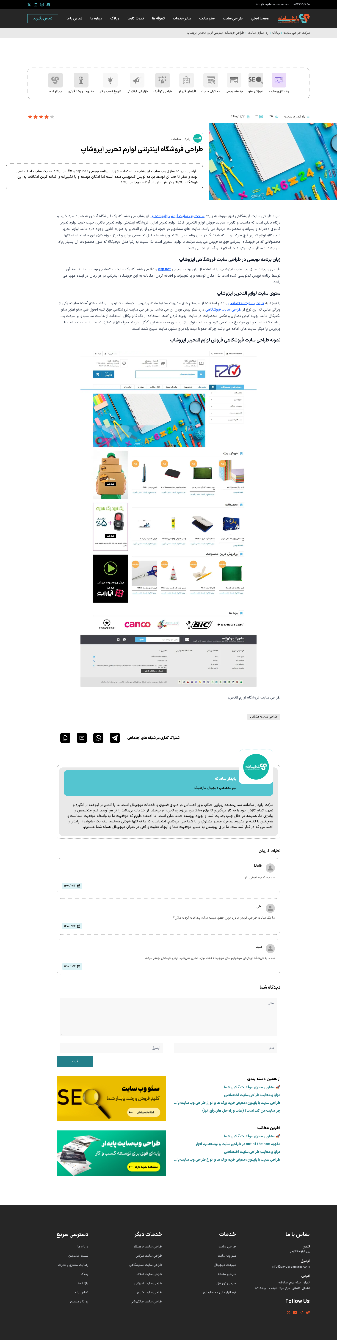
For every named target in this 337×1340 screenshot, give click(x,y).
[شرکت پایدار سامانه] (294, 18)
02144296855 (301, 4)
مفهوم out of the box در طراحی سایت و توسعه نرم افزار (238, 1144)
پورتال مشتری (79, 1301)
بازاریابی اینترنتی (137, 91)
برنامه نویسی (234, 91)
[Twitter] (29, 4)
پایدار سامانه (180, 139)
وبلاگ (114, 18)
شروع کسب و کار (110, 91)
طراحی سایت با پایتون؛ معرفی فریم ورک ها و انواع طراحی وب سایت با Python (228, 1103)
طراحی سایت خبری (149, 1292)
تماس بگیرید (42, 18)
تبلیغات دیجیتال (225, 1265)
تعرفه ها (158, 18)
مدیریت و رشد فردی (81, 91)
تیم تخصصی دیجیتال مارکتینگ (215, 788)
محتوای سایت (210, 91)
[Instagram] (42, 4)
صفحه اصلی (260, 18)
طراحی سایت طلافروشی (146, 1301)
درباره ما (96, 18)
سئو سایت (207, 18)
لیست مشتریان (78, 1255)
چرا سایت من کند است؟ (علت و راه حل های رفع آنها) (241, 1110)
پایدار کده (55, 91)
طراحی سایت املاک (149, 1274)
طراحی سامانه (227, 1274)
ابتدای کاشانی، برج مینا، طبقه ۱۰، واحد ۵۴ (282, 1288)
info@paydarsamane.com (272, 4)
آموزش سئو (255, 91)
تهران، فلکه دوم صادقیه (294, 1282)
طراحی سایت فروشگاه (148, 1246)
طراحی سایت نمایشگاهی (145, 1265)
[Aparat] (48, 4)
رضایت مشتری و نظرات (73, 1265)
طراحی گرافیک (162, 91)
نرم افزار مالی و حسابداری (219, 1292)
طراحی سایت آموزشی (148, 1283)
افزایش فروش (186, 91)
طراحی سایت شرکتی (148, 1255)
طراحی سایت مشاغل (264, 716)
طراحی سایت (233, 18)
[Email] (82, 738)
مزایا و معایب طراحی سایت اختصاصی (252, 1095)
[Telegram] (115, 738)
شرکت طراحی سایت (296, 33)
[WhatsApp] (98, 738)
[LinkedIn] (35, 4)
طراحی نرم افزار (226, 1283)
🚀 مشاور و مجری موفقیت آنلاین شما (252, 1087)
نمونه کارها (135, 18)
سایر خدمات (182, 18)
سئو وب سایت (227, 1255)
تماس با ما (74, 18)
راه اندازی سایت (258, 33)
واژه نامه (82, 1283)
